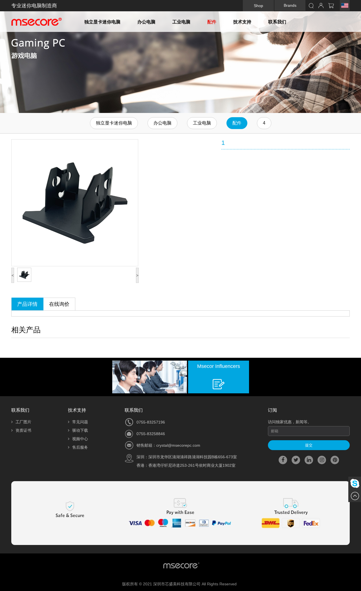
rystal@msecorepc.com (179, 445)
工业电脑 (181, 21)
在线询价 (59, 304)
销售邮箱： (146, 445)
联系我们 (277, 21)
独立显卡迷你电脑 (102, 21)
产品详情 (27, 304)
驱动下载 (80, 430)
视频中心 (80, 439)
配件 (211, 21)
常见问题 (80, 422)
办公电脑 (146, 21)
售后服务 (80, 447)
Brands (290, 5)
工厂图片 (23, 422)
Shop (258, 5)
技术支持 (242, 21)
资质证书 (23, 430)
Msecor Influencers (218, 366)
